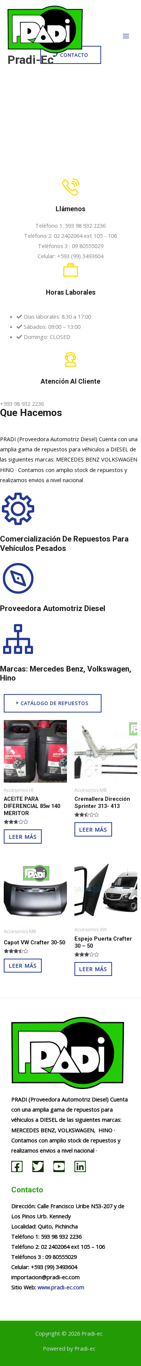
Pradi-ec (31, 60)
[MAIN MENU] (125, 36)
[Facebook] (17, 1166)
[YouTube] (59, 1166)
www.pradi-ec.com (61, 1287)
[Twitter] (38, 1166)
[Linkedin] (80, 1166)
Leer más (23, 836)
